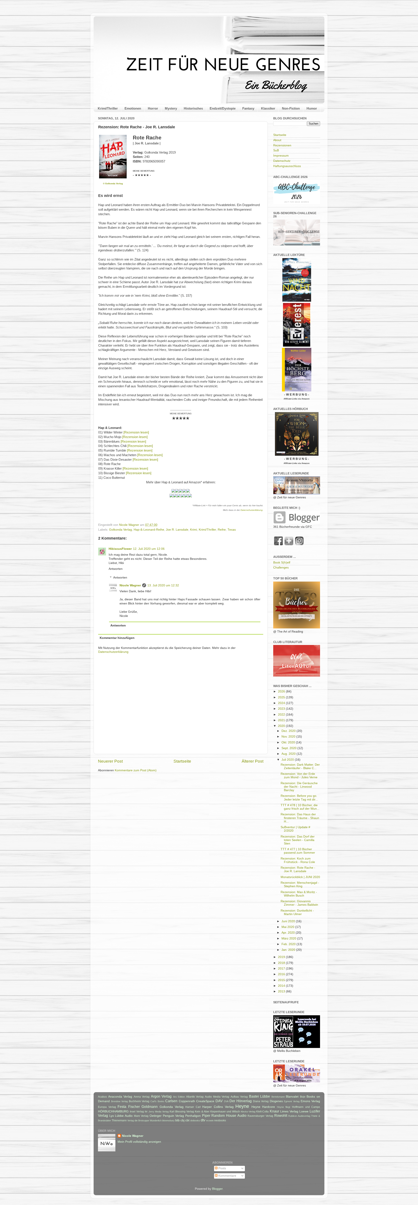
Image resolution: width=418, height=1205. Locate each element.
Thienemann (119, 1120)
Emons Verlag (310, 1101)
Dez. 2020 (289, 731)
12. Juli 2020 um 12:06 (149, 548)
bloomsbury (168, 1120)
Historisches (193, 108)
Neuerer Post (110, 761)
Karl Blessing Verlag (182, 1111)
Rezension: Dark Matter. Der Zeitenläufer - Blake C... (300, 766)
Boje (302, 1096)
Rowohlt (280, 1115)
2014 (282, 985)
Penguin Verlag (173, 1115)
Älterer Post (252, 761)
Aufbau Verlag (239, 1096)
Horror (153, 108)
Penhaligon (193, 1115)
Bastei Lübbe (259, 1096)
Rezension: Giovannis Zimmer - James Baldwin (299, 903)
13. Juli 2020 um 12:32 (163, 585)
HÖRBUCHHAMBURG (113, 1111)
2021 (282, 720)
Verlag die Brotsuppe (138, 1120)
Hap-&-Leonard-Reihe (149, 529)
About (277, 140)
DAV (219, 1101)
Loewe (303, 1111)
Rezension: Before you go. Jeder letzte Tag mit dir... (299, 797)
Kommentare (226, 1175)
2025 (282, 697)
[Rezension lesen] (136, 432)
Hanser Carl (193, 1107)
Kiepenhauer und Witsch (225, 1111)
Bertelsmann (278, 1096)
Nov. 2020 (288, 736)
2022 (282, 714)
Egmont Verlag (292, 1101)
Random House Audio (228, 1115)
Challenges (281, 567)
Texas (232, 529)
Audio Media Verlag (217, 1096)
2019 (282, 957)
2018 (282, 963)
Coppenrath (187, 1101)
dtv (203, 1120)
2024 (282, 703)
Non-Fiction (291, 108)
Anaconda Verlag (120, 1096)
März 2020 (289, 938)
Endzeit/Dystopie (223, 108)
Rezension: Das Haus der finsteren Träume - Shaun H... (300, 818)
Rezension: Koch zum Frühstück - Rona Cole (298, 860)
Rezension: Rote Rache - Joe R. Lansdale (298, 869)
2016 (282, 974)
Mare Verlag (141, 1115)
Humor (312, 108)
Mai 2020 (288, 927)
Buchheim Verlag (139, 1101)
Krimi (193, 529)
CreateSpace (205, 1101)
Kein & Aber (202, 1111)
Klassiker (268, 108)
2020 (282, 726)
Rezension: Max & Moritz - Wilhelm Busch (299, 893)
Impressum (281, 155)
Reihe (222, 529)
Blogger (217, 1188)
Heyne (242, 1106)
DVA (226, 1101)
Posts (221, 1168)
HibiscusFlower (120, 548)
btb (177, 1120)
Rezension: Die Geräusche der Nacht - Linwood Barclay (299, 787)
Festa (122, 1107)
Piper (206, 1115)
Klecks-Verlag (248, 1111)
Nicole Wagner (130, 585)
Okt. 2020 (288, 742)
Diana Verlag (261, 1101)
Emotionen (133, 108)
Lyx (111, 1115)
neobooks (220, 1120)
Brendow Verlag (119, 1101)
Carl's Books (157, 1101)
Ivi (146, 1111)
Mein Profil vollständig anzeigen (139, 1141)
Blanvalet (292, 1096)
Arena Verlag (142, 1096)
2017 (282, 968)
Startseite (182, 761)
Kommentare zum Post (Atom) (136, 770)
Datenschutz (281, 160)
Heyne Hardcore (263, 1107)
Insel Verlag (137, 1111)
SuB (276, 150)
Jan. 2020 (288, 949)
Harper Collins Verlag (217, 1107)
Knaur (274, 1111)
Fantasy (248, 108)
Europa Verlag (107, 1107)
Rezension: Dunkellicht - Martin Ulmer (297, 912)
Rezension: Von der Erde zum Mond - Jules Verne (299, 775)
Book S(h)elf (281, 562)
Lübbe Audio (124, 1115)
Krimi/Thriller (108, 108)
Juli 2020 (288, 759)
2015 (282, 980)
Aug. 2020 (289, 753)
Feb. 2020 (289, 944)
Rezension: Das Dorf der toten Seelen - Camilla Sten (298, 840)
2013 (282, 991)
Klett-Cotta (262, 1111)
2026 (282, 691)
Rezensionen (282, 145)
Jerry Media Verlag (158, 1111)
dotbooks (195, 1120)
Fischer (134, 1107)
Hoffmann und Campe (306, 1107)
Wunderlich (156, 1120)
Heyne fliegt (283, 1107)
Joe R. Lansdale (177, 529)
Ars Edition (179, 1096)
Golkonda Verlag (120, 529)
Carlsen (171, 1101)
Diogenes (276, 1101)
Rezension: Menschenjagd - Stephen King (300, 884)
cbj (182, 1120)
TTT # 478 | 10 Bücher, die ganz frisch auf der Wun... (300, 807)
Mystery (171, 108)
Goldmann (150, 1107)
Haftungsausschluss (287, 166)
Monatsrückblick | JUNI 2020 (300, 877)
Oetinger (156, 1115)
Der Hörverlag (240, 1101)
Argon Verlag (161, 1096)
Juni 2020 (288, 921)
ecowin (210, 1120)
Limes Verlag (289, 1111)
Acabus (102, 1096)
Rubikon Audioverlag (299, 1116)
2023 (282, 708)
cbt (187, 1120)
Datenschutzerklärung (252, 510)
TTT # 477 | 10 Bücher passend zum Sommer (298, 851)
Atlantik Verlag (195, 1096)
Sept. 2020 (289, 748)
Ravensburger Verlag (260, 1115)
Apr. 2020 (288, 932)
